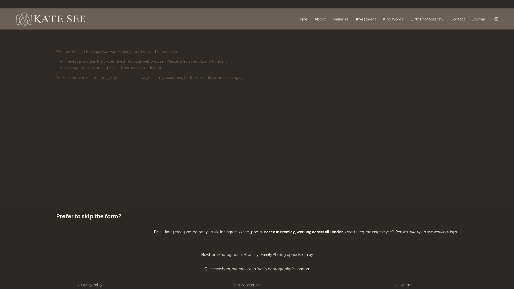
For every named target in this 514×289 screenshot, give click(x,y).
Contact (458, 19)
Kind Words (393, 19)
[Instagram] (496, 19)
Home (302, 19)
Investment (366, 19)
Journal (478, 19)
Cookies (406, 285)
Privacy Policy (91, 285)
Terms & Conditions (246, 285)
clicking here (129, 77)
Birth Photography (427, 19)
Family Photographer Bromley (287, 254)
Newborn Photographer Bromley (230, 254)
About (320, 19)
